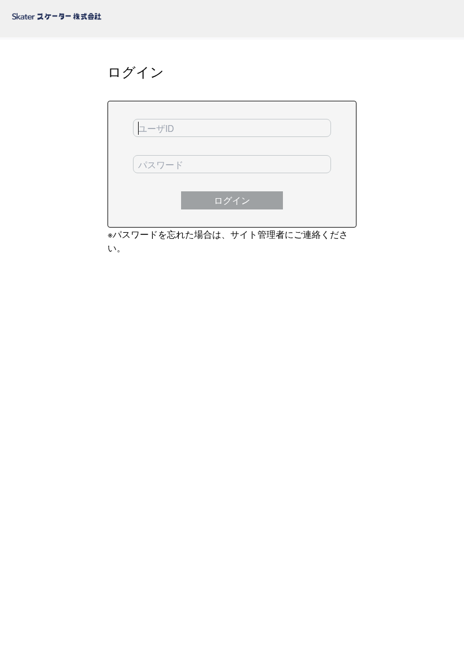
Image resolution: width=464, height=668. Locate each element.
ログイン (232, 200)
